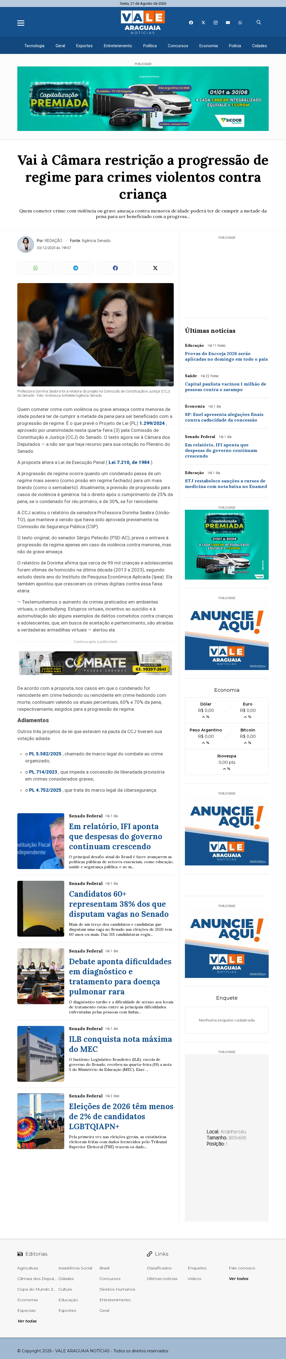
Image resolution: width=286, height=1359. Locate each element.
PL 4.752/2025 (45, 790)
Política (150, 45)
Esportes (84, 45)
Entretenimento (118, 45)
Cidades (259, 45)
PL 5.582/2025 (45, 754)
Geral (60, 45)
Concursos (178, 45)
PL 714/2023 (43, 772)
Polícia (235, 45)
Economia (208, 45)
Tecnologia (34, 45)
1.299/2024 (152, 423)
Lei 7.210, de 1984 (129, 462)
